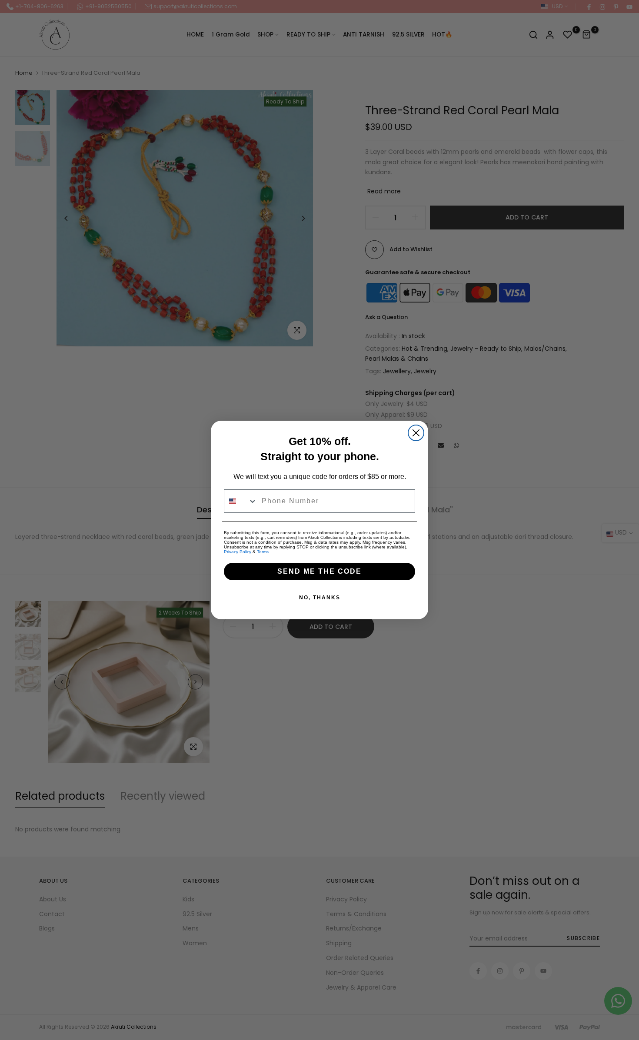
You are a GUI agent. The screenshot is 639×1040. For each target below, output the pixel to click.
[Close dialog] (416, 433)
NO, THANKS (319, 598)
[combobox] (240, 501)
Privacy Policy (237, 551)
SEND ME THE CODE (319, 571)
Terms (263, 551)
